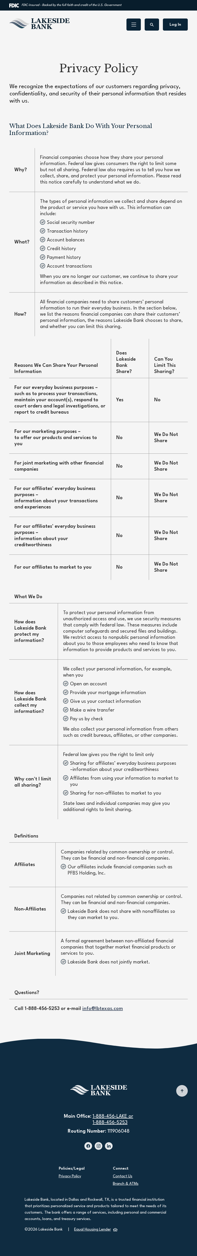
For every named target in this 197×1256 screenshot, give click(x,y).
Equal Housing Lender (95, 1230)
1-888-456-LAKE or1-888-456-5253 (113, 1119)
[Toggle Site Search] (152, 25)
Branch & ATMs (126, 1184)
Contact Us (122, 1176)
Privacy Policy (70, 1176)
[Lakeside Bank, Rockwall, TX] (39, 23)
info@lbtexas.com (102, 1008)
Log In (175, 25)
